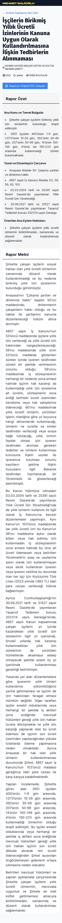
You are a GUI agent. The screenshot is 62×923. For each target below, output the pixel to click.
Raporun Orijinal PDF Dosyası (27, 85)
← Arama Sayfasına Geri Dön (20, 12)
